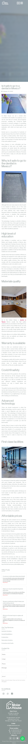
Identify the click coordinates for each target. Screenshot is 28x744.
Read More (5, 582)
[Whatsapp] (8, 694)
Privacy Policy (5, 741)
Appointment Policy (14, 741)
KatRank (14, 743)
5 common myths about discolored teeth (14, 576)
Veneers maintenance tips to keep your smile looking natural (13, 602)
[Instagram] (3, 694)
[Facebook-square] (12, 694)
